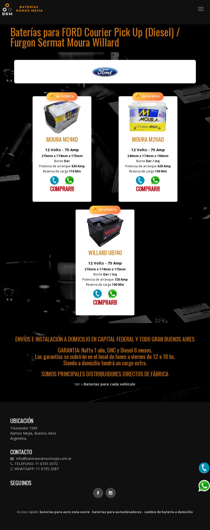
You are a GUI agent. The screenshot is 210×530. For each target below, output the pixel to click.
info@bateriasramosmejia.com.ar (43, 458)
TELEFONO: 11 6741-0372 (36, 464)
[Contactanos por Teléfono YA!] (54, 180)
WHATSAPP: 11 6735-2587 (37, 469)
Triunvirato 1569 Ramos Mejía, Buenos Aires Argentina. (33, 433)
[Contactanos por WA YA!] (69, 180)
